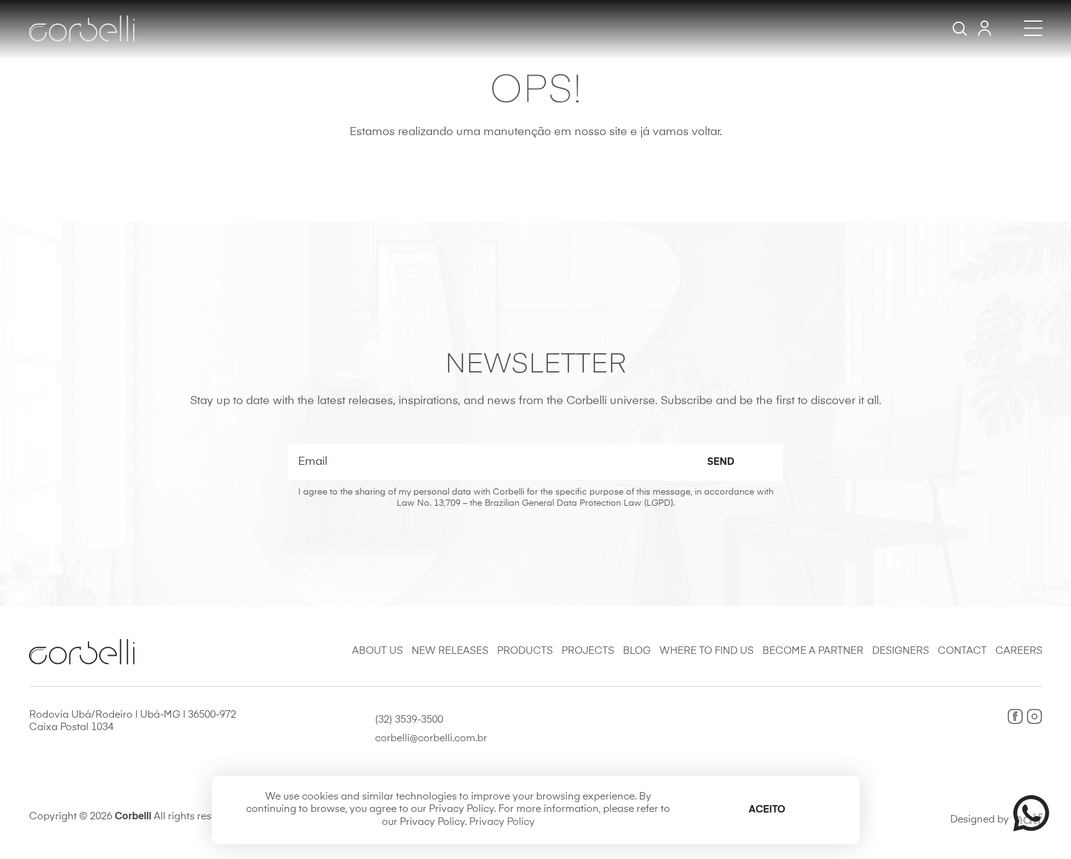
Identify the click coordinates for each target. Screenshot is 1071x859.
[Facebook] (1015, 716)
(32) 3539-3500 (409, 720)
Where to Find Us (706, 651)
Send (720, 462)
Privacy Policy (502, 822)
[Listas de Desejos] (984, 28)
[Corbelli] (81, 28)
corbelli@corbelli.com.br (431, 739)
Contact (962, 651)
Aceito (767, 810)
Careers (1018, 651)
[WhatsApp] (1025, 813)
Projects (588, 651)
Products (525, 651)
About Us (377, 651)
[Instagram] (1034, 716)
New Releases (450, 651)
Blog (637, 651)
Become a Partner (812, 651)
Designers (900, 651)
